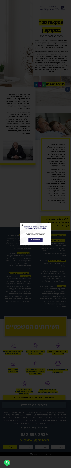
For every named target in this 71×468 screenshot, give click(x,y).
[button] (22, 225)
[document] (35, 234)
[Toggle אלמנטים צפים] (7, 463)
